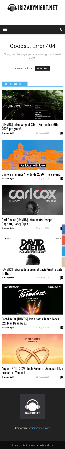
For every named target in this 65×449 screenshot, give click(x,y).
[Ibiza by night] (32, 8)
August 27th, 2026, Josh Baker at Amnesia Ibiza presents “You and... (32, 370)
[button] (60, 29)
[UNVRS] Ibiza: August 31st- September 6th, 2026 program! (30, 126)
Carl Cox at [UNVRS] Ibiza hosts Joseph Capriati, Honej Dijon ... (27, 221)
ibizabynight (8, 133)
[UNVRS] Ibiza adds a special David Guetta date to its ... (32, 271)
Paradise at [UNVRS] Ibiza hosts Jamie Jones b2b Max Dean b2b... (30, 321)
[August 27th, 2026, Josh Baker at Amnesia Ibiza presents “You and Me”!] (32, 349)
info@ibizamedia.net (39, 428)
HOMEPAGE (42, 68)
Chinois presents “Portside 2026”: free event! (31, 174)
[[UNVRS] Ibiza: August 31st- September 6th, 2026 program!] (32, 105)
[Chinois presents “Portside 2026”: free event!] (32, 155)
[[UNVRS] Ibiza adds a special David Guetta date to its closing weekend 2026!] (32, 250)
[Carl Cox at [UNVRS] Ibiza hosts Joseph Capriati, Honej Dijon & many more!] (32, 200)
